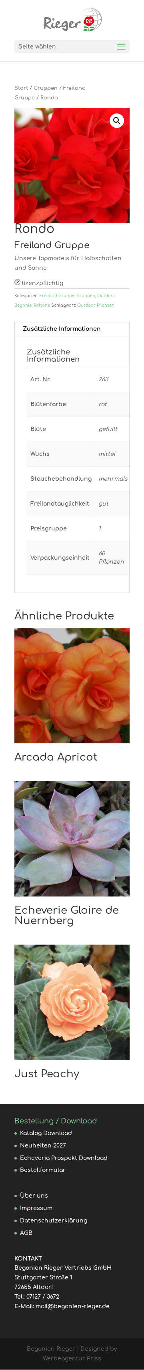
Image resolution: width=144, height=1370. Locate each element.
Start (21, 88)
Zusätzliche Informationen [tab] (62, 329)
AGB (26, 1233)
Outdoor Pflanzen (95, 305)
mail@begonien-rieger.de (73, 1306)
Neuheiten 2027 (43, 1146)
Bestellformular (43, 1170)
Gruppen (46, 88)
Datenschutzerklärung (53, 1221)
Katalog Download (46, 1133)
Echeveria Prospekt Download (64, 1158)
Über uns (34, 1196)
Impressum (36, 1208)
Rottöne (42, 305)
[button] (117, 120)
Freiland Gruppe (57, 295)
